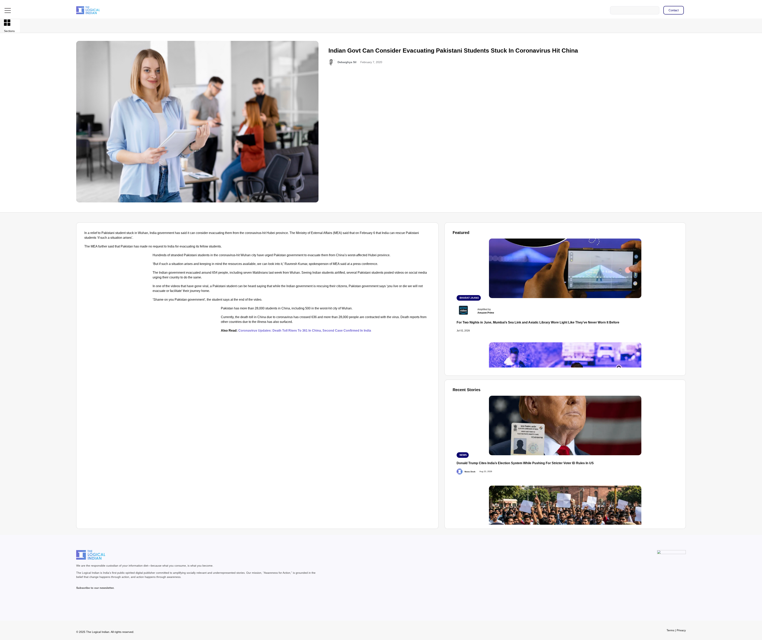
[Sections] (7, 22)
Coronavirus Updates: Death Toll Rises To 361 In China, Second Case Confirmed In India (304, 330)
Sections (9, 31)
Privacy (681, 630)
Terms (670, 630)
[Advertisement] (117, 282)
